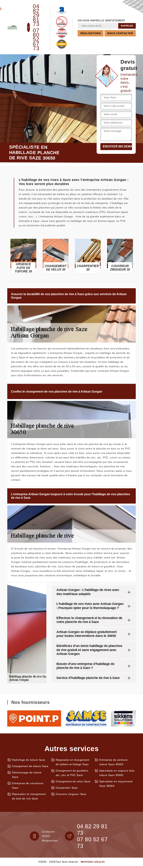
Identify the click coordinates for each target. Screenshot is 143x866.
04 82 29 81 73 (36, 15)
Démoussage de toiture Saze (27, 774)
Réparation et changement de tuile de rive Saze (29, 796)
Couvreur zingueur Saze (71, 794)
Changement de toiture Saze (30, 766)
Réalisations (90, 33)
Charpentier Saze (67, 787)
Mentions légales (93, 862)
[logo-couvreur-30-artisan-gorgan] (12, 27)
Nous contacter (120, 33)
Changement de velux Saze (73, 781)
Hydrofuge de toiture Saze (28, 759)
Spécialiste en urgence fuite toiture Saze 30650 (116, 773)
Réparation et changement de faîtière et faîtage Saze (72, 762)
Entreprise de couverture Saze (27, 785)
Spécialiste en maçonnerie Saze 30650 (116, 783)
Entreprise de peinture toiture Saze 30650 (113, 762)
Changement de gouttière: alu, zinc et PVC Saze (72, 773)
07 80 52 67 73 (36, 39)
